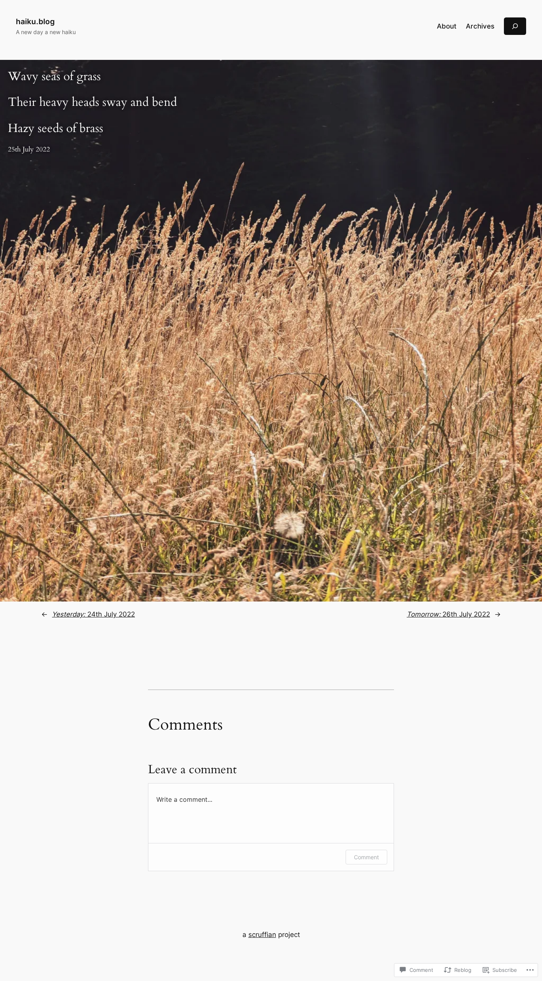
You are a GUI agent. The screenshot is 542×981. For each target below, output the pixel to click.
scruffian (262, 935)
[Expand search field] (515, 25)
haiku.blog (35, 21)
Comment (366, 857)
